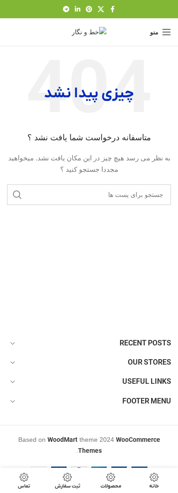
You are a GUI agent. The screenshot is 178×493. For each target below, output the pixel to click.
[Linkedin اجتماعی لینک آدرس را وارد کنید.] (77, 9)
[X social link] (101, 9)
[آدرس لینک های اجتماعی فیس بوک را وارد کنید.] (112, 9)
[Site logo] (89, 31)
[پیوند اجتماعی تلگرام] (66, 9)
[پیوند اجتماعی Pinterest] (89, 9)
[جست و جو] (17, 194)
